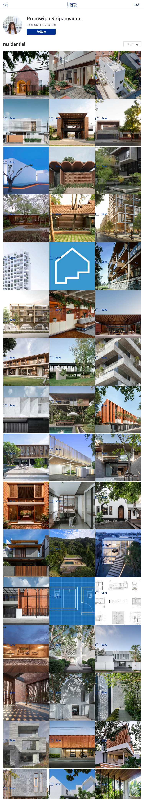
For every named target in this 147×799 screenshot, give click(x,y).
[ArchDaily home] (72, 5)
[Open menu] (5, 4)
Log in (136, 4)
